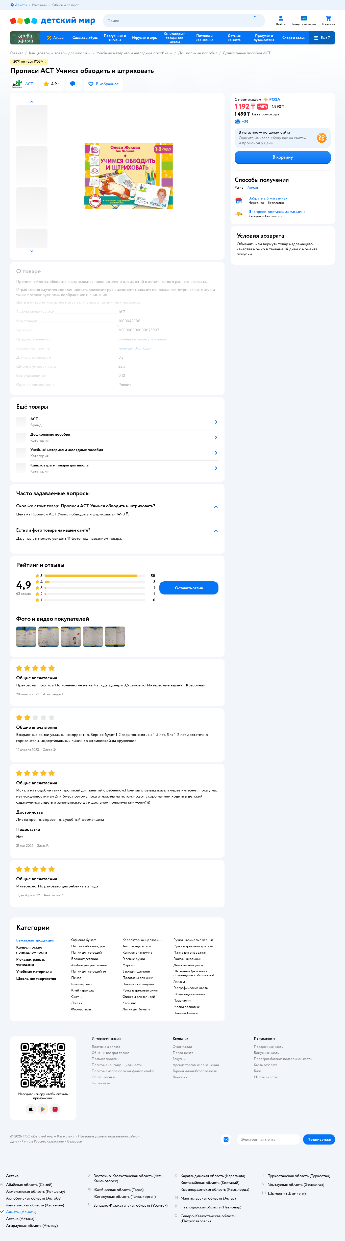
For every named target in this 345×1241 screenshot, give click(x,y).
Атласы (179, 982)
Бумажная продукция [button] (35, 940)
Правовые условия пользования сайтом (109, 1136)
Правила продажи (105, 1059)
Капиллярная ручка (137, 953)
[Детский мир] (52, 21)
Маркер (128, 965)
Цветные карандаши (138, 984)
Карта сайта (101, 1083)
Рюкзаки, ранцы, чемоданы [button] (30, 962)
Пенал (76, 978)
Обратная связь (103, 1077)
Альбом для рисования (89, 965)
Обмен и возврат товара (110, 1053)
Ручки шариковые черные (194, 940)
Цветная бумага (186, 1013)
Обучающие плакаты (190, 994)
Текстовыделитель (136, 946)
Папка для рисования (190, 953)
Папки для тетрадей (86, 953)
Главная (16, 53)
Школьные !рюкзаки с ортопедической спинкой (194, 973)
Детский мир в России (27, 1141)
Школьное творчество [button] (36, 978)
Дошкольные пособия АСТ (247, 53)
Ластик (76, 1003)
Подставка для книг (137, 978)
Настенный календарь (88, 946)
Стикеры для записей (138, 997)
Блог (257, 1071)
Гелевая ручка (81, 984)
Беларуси (74, 1141)
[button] (322, 37)
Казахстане (55, 1141)
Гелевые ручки (133, 959)
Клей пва (129, 1003)
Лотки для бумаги (136, 1009)
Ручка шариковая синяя (140, 990)
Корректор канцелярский (142, 940)
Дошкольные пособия (197, 53)
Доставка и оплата (106, 1047)
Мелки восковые (187, 1007)
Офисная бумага (83, 940)
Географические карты (191, 988)
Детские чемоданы (188, 965)
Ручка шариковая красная (193, 946)
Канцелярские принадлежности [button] (31, 950)
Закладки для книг (136, 972)
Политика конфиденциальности (117, 1065)
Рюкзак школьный (187, 959)
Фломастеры (81, 1009)
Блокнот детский (84, 959)
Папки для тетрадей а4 (88, 972)
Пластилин (182, 1001)
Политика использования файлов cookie (123, 1071)
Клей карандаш (82, 990)
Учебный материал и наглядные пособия (132, 53)
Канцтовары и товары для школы (58, 53)
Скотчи (77, 997)
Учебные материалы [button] (34, 971)
